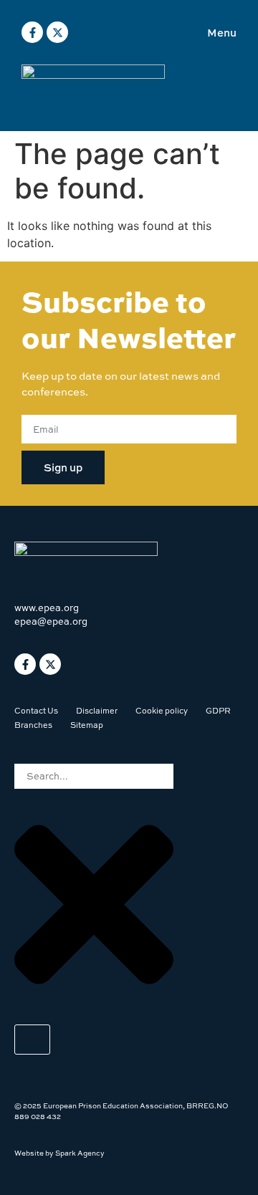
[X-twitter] (57, 32)
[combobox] (93, 776)
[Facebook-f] (32, 32)
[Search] (32, 1039)
